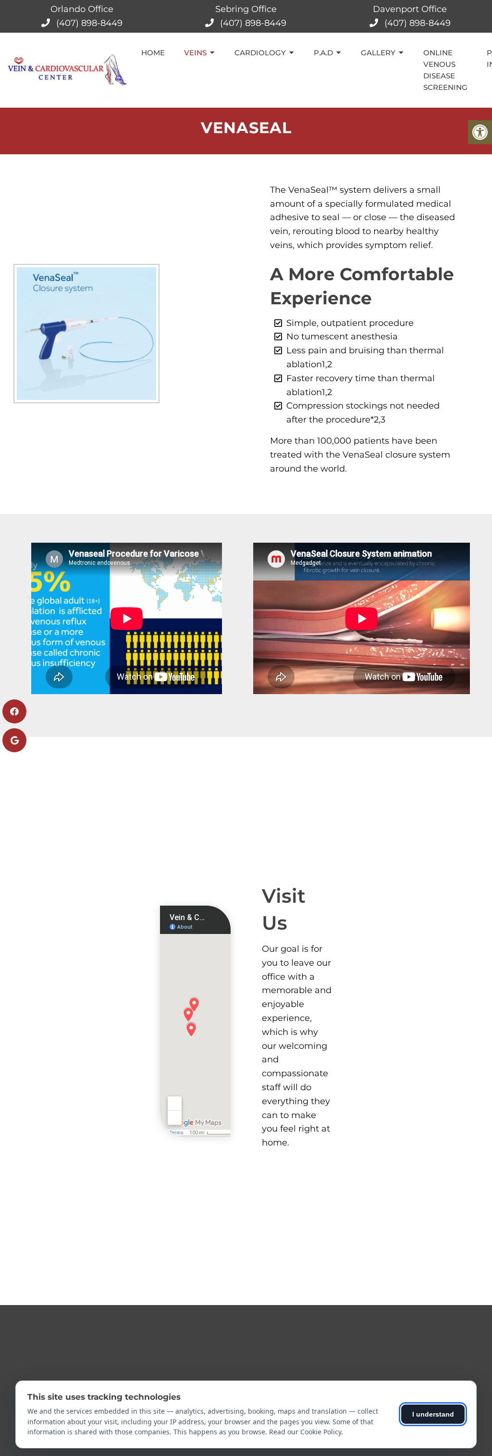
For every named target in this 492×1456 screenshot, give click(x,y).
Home (153, 52)
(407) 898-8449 (89, 23)
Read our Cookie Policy (305, 1431)
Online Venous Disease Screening (445, 70)
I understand (433, 1414)
